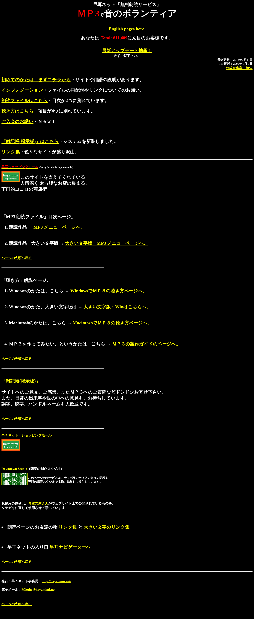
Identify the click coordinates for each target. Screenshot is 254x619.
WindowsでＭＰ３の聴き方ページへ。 (108, 290)
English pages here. (127, 28)
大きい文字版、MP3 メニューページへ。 (106, 243)
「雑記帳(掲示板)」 (20, 381)
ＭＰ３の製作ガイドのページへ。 (146, 343)
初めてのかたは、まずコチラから (36, 79)
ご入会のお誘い (17, 121)
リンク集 (10, 151)
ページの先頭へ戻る (16, 258)
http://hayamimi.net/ (56, 581)
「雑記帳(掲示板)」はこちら (30, 141)
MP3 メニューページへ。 (59, 227)
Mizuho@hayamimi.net (38, 589)
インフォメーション (22, 90)
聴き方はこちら (17, 111)
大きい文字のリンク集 (107, 527)
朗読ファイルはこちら (24, 100)
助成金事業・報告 (239, 68)
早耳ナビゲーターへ (70, 547)
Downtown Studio (14, 469)
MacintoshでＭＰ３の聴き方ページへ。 (112, 322)
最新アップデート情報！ (127, 50)
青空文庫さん (38, 503)
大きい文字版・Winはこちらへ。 (117, 306)
